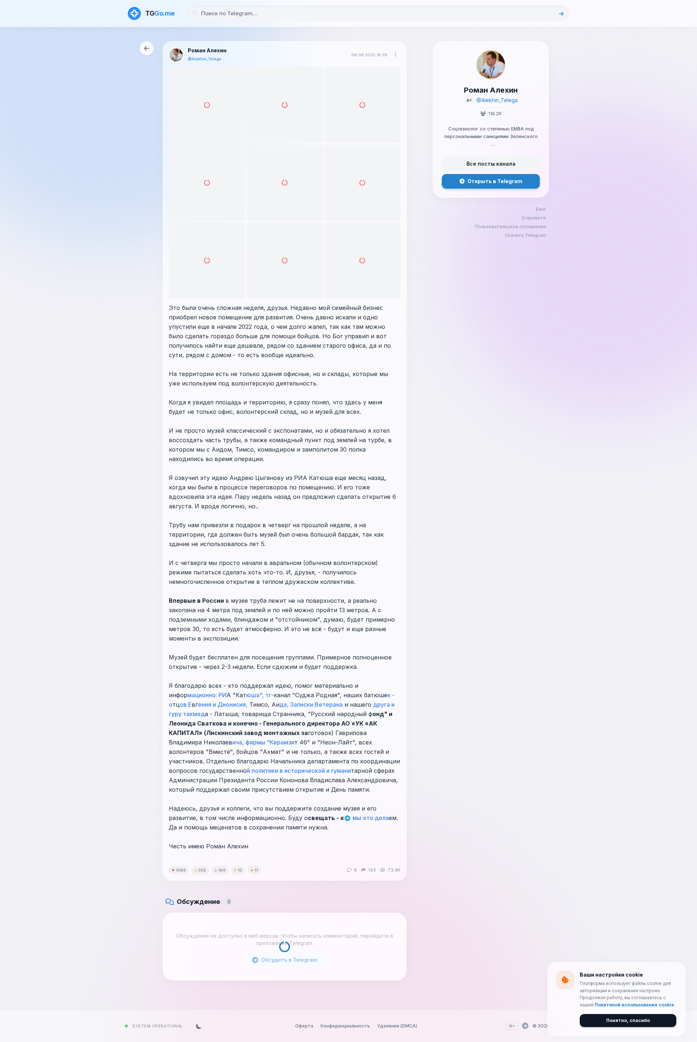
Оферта (304, 1026)
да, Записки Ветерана (311, 704)
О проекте (534, 218)
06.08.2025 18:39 (369, 54)
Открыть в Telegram (495, 181)
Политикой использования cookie (634, 1004)
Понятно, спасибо (628, 1020)
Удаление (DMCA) (397, 1026)
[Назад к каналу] (146, 48)
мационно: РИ (207, 695)
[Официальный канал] (525, 1026)
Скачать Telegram (525, 235)
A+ (469, 100)
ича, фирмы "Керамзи (263, 742)
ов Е (186, 704)
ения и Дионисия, (223, 704)
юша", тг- (260, 695)
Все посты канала (490, 164)
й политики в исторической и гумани (299, 770)
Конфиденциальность (345, 1026)
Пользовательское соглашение (510, 226)
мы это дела (370, 817)
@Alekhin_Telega (204, 58)
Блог (541, 209)
